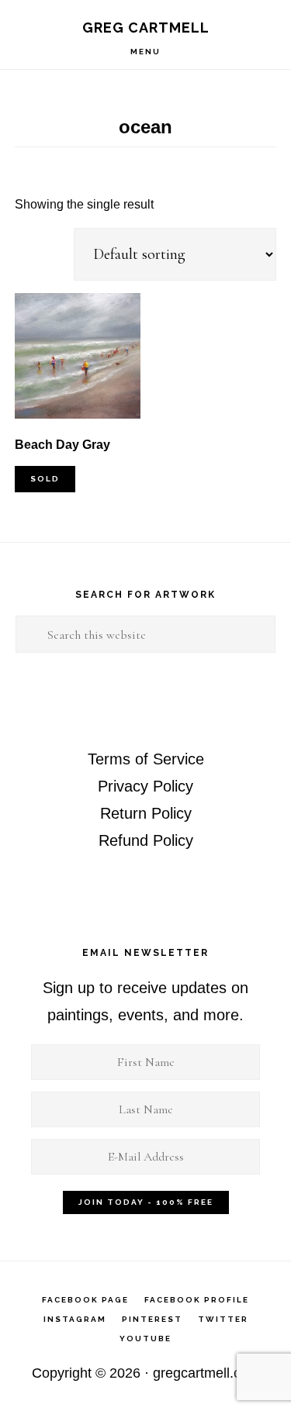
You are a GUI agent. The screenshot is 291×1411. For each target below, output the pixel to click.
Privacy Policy (145, 786)
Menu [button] (145, 51)
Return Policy (146, 813)
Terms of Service (146, 759)
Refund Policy (146, 840)
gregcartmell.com (206, 1373)
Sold (45, 478)
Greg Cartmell (146, 27)
